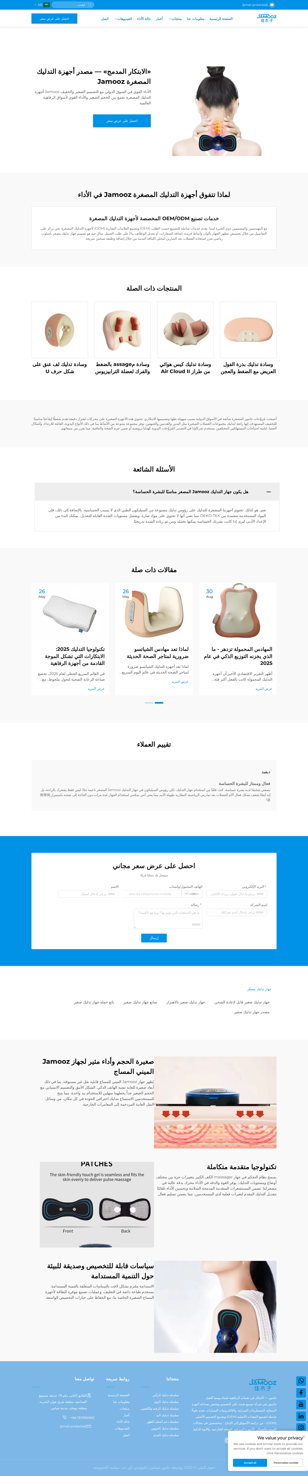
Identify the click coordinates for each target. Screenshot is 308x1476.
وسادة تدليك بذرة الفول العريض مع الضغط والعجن (248, 367)
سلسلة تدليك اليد (167, 1415)
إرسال (154, 938)
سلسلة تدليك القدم (166, 1435)
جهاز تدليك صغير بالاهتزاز (185, 1002)
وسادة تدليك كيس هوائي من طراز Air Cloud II (185, 367)
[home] (266, 18)
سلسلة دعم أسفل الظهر (163, 1422)
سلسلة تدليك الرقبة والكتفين (160, 1408)
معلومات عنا (195, 19)
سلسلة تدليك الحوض (165, 1428)
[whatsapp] (301, 1381)
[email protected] (255, 5)
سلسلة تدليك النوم (166, 1402)
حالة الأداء (144, 19)
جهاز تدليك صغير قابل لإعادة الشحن (242, 1002)
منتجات (177, 19)
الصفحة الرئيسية (221, 19)
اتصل (104, 19)
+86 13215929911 (82, 1418)
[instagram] (227, 1440)
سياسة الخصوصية (106, 1467)
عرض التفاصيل (248, 330)
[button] (159, 703)
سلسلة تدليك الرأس (166, 1395)
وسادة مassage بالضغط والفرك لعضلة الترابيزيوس (122, 367)
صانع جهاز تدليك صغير (140, 1002)
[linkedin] (301, 1416)
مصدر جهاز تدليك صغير (252, 1012)
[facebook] (301, 1393)
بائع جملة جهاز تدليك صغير (94, 1002)
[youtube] (301, 1404)
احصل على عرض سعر (54, 19)
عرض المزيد (263, 689)
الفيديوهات (124, 19)
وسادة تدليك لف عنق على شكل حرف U (59, 367)
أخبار (159, 19)
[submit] (89, 4)
